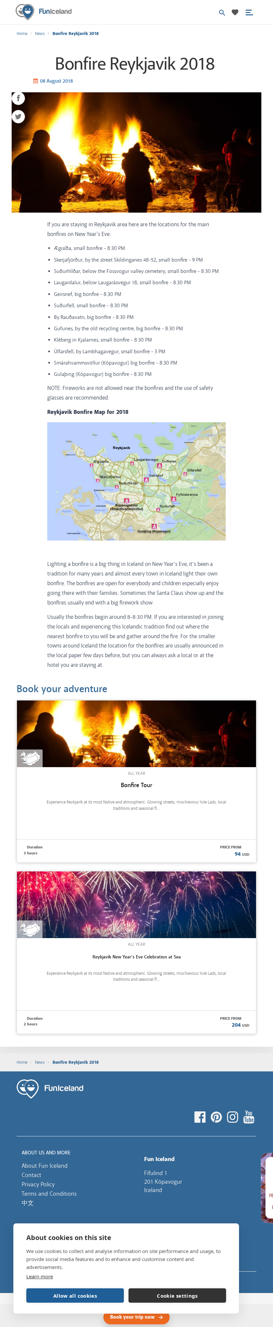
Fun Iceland (44, 12)
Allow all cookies (75, 1295)
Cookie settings (177, 1295)
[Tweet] (18, 116)
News (40, 33)
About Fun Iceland (45, 1165)
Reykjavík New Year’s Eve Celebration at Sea (137, 957)
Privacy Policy (38, 1184)
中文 (28, 1203)
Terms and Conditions (49, 1193)
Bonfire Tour (136, 785)
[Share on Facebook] (18, 98)
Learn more (39, 1276)
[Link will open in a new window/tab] (200, 1117)
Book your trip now (132, 1317)
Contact (31, 1175)
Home (22, 33)
